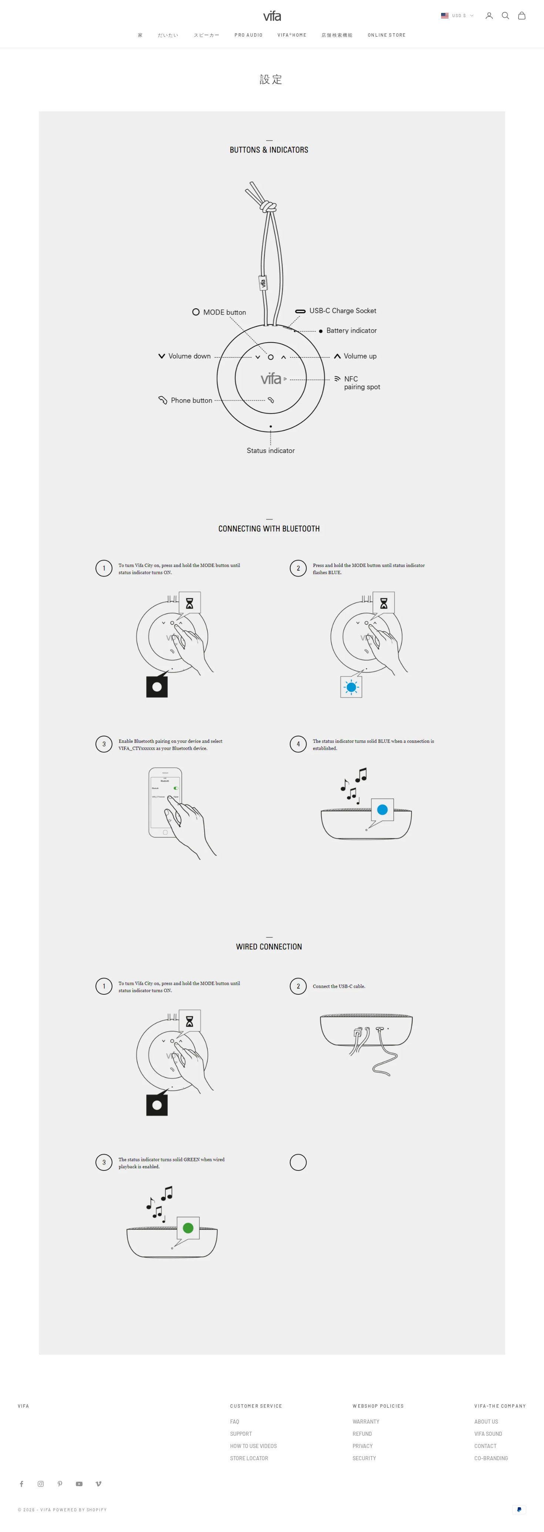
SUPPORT (241, 1434)
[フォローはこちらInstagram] (40, 1484)
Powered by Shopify (80, 1509)
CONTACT (485, 1446)
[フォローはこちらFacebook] (21, 1484)
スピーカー (207, 34)
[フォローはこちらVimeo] (98, 1484)
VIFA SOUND (488, 1434)
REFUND (362, 1434)
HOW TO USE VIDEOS (253, 1446)
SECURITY (364, 1458)
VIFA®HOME (292, 34)
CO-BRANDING (491, 1458)
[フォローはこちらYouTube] (79, 1484)
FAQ (234, 1421)
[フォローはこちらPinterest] (60, 1484)
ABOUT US (486, 1421)
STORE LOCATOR (249, 1458)
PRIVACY (363, 1446)
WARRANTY (366, 1421)
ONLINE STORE (387, 34)
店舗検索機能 (337, 34)
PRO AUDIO (248, 34)
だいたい (168, 34)
